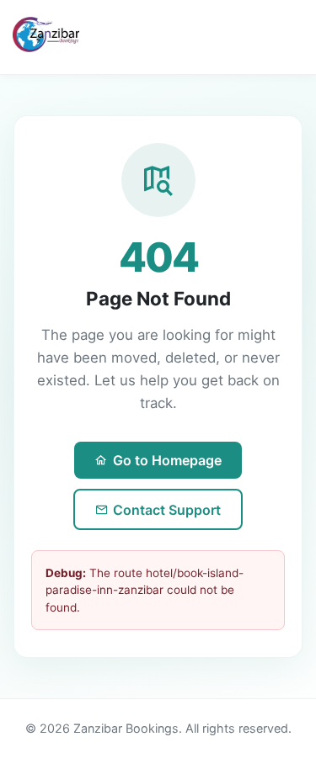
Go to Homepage (167, 460)
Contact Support (167, 509)
